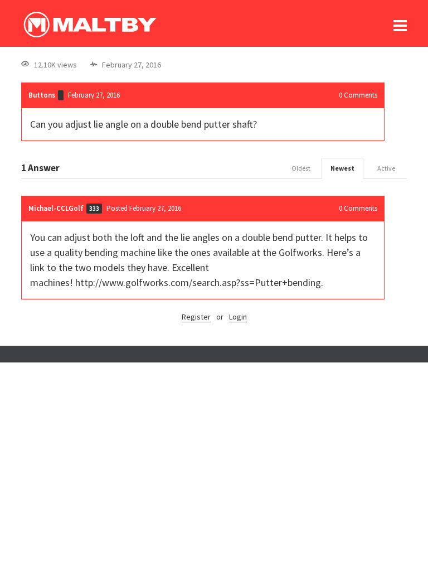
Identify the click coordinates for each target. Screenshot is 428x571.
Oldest (300, 168)
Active (386, 168)
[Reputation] (61, 95)
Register (196, 317)
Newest (342, 168)
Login (238, 317)
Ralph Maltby (89, 24)
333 (94, 208)
